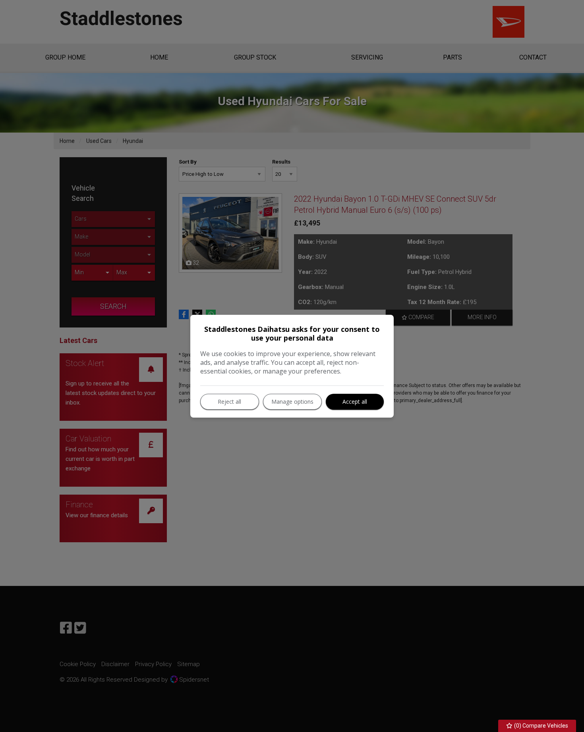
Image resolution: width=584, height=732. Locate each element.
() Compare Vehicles (540, 725)
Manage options (292, 401)
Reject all (229, 401)
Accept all (354, 401)
